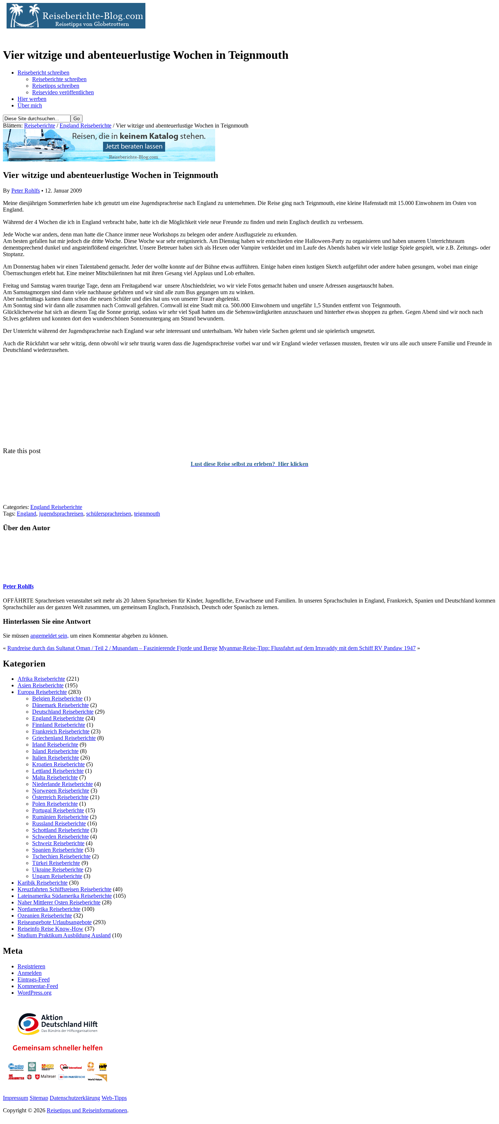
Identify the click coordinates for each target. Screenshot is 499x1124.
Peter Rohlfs (25, 190)
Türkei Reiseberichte (56, 863)
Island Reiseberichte (55, 751)
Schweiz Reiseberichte (58, 843)
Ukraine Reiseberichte (57, 869)
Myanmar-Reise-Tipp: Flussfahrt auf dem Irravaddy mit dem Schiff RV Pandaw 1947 (317, 648)
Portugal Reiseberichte (58, 810)
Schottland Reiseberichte (60, 830)
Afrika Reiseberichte (41, 679)
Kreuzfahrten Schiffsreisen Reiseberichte (64, 889)
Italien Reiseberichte (55, 758)
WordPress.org (35, 993)
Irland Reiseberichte (55, 744)
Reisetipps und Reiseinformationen (87, 1110)
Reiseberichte (39, 125)
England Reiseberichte (85, 125)
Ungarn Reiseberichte (57, 876)
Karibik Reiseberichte (43, 883)
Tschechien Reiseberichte (61, 856)
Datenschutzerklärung (75, 1098)
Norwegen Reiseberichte (60, 790)
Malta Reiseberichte (55, 777)
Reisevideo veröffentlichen (63, 92)
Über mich (30, 105)
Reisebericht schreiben (43, 72)
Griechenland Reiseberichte (64, 738)
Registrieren (31, 966)
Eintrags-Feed (34, 979)
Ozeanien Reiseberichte (45, 915)
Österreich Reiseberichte (60, 797)
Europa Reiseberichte (42, 692)
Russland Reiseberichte (59, 823)
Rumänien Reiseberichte (60, 817)
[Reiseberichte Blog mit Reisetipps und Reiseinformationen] (74, 26)
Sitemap (39, 1098)
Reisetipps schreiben (55, 86)
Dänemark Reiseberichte (60, 705)
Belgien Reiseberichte (57, 698)
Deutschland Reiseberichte (63, 712)
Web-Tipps (114, 1098)
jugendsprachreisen (61, 513)
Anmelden (30, 973)
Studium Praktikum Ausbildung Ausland (64, 935)
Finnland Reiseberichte (58, 725)
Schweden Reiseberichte (60, 836)
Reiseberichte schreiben (59, 79)
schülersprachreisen (108, 513)
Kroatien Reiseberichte (58, 764)
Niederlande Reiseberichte (62, 784)
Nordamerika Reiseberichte (49, 909)
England (26, 513)
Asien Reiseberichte (41, 685)
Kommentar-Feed (38, 986)
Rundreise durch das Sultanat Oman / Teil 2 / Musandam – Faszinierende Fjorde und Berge (112, 648)
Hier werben (32, 99)
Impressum (15, 1098)
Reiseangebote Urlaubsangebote (55, 922)
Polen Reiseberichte (55, 804)
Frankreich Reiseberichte (60, 731)
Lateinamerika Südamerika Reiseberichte (65, 896)
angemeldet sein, (49, 636)
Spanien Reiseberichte (57, 850)
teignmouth (147, 513)
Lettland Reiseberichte (58, 771)
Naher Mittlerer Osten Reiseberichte (59, 902)
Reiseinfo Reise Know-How (50, 929)
